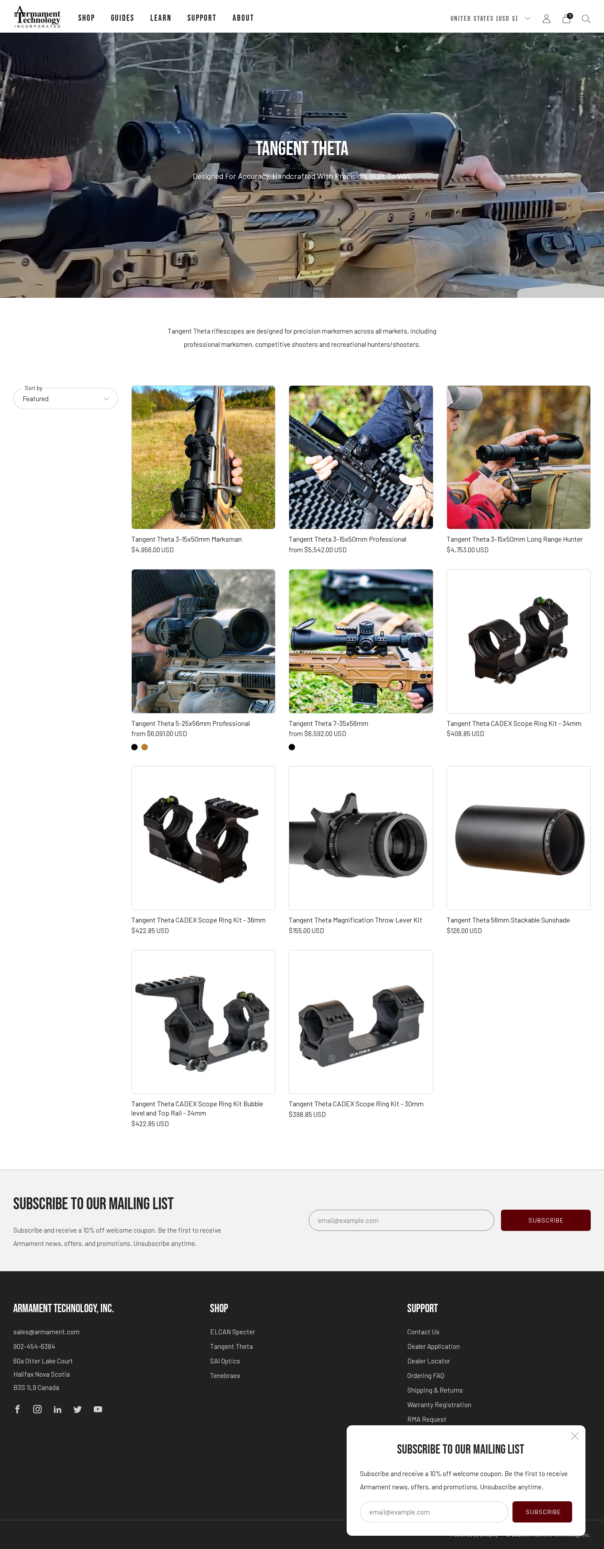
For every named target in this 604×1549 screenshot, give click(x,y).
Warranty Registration (439, 1405)
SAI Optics (225, 1361)
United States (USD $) (485, 18)
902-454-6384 (34, 1346)
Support (202, 18)
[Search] (586, 18)
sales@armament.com (46, 1332)
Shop (86, 18)
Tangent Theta (231, 1346)
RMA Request (427, 1419)
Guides (122, 18)
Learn (161, 18)
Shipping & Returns (435, 1390)
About (243, 18)
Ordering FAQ (425, 1375)
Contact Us (423, 1332)
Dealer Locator (428, 1361)
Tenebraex (225, 1375)
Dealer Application (433, 1346)
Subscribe (543, 1511)
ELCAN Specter (232, 1332)
